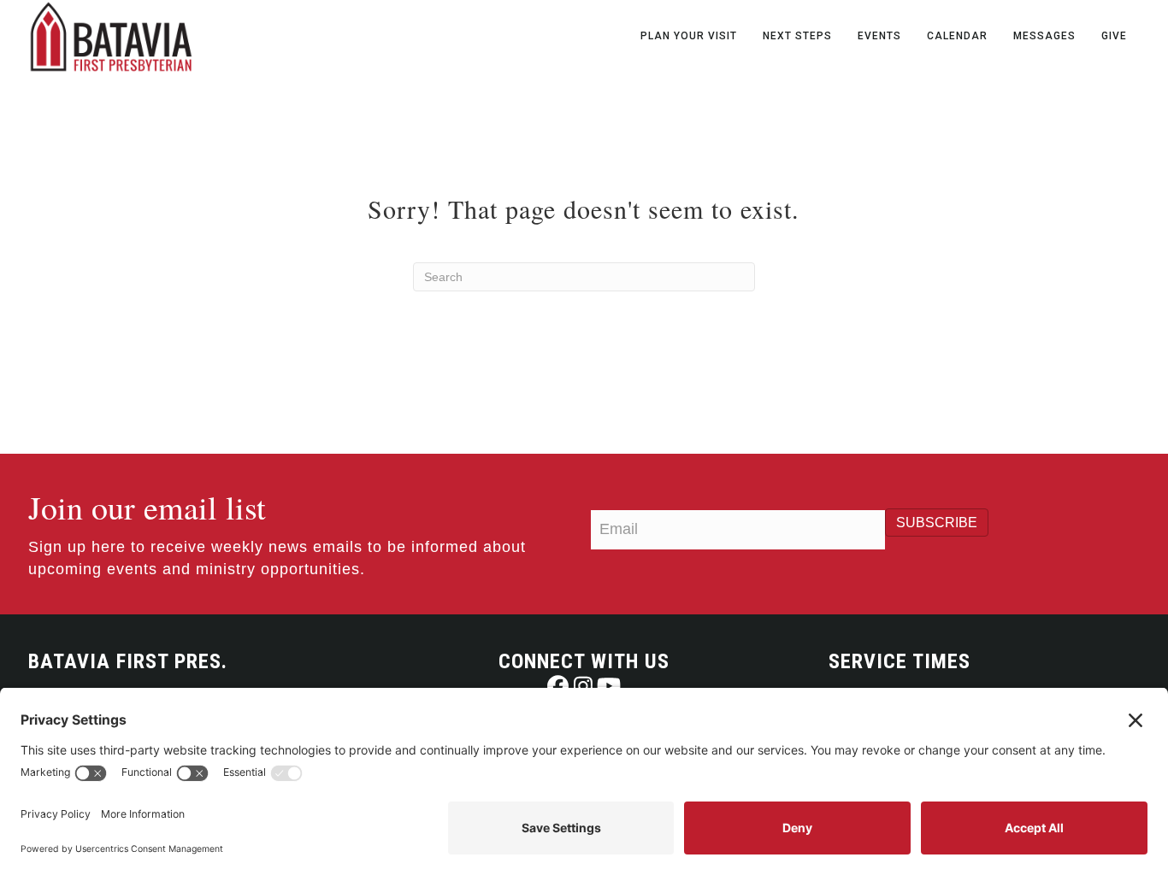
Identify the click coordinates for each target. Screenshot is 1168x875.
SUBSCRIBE (936, 522)
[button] (558, 685)
